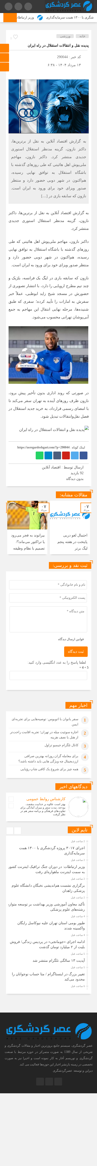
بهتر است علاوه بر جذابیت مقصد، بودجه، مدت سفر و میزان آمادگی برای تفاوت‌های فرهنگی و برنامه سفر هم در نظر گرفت (42, 809)
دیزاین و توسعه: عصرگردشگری (73, 1070)
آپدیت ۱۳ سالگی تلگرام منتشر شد (59, 961)
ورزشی (65, 36)
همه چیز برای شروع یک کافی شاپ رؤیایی (49, 769)
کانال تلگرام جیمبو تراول (61, 745)
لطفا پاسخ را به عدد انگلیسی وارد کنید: (56, 662)
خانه (82, 36)
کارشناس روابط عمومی (45, 799)
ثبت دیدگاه (76, 651)
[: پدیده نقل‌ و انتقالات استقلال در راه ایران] (12, 73)
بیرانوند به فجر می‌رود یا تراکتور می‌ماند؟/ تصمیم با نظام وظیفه (28, 541)
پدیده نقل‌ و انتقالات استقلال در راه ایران (58, 45)
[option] (70, 527)
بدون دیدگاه (75, 479)
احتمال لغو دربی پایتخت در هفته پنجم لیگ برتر (72, 541)
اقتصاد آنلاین (51, 467)
